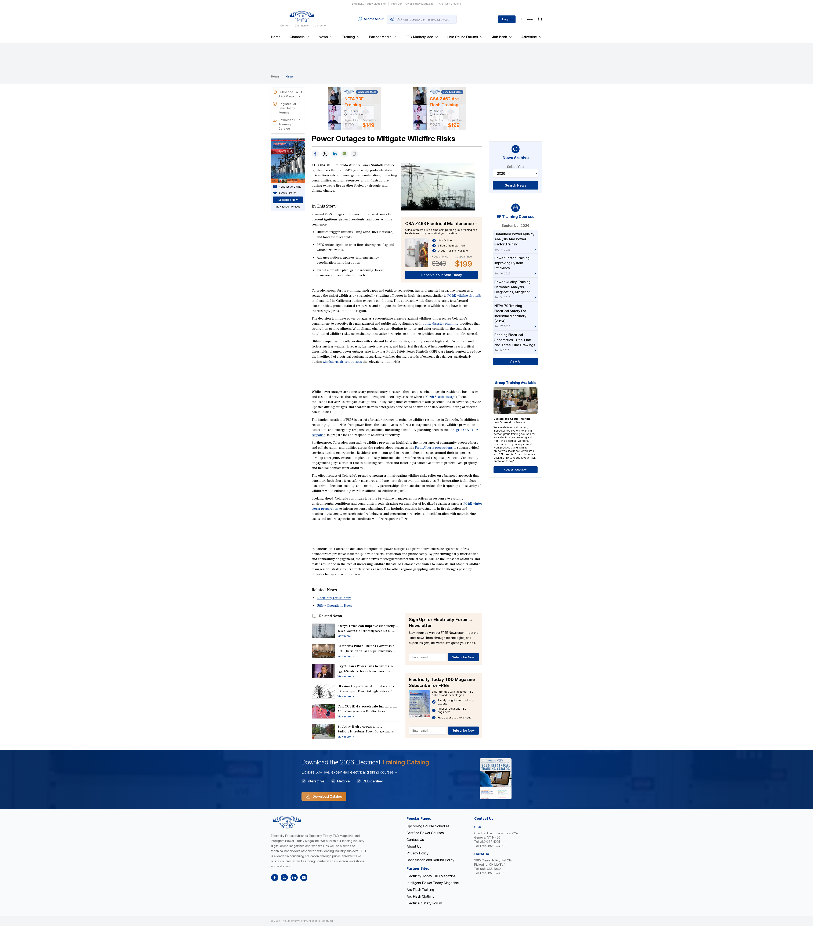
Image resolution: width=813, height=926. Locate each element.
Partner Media (380, 37)
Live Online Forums (462, 37)
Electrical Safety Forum (424, 903)
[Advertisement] (397, 376)
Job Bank (499, 37)
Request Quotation (515, 469)
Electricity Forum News (334, 598)
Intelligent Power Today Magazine (412, 3)
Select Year (515, 167)
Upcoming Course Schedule (427, 826)
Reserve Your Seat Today (441, 275)
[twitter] (325, 154)
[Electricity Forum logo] (301, 16)
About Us (413, 846)
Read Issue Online (290, 186)
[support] (344, 154)
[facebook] (315, 154)
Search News (515, 185)
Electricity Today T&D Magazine (431, 876)
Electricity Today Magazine (369, 3)
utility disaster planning (440, 323)
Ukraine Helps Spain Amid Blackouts (365, 686)
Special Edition (288, 192)
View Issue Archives (287, 206)
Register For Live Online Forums (287, 108)
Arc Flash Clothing (450, 3)
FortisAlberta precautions (434, 448)
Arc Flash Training (420, 889)
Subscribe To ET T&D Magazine (290, 94)
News (323, 37)
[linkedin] (334, 154)
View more (344, 636)
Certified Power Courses (425, 833)
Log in (506, 19)
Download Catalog (327, 796)
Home (276, 37)
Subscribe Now (463, 657)
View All (515, 361)
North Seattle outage (440, 397)
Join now (527, 19)
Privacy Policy (417, 853)
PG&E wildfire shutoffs (464, 295)
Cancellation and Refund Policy (430, 860)
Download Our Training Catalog (289, 124)
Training (348, 37)
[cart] (540, 19)
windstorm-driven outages (342, 362)
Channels (297, 37)
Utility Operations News (334, 605)
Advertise (529, 37)
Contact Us (415, 839)
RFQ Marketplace (419, 37)
